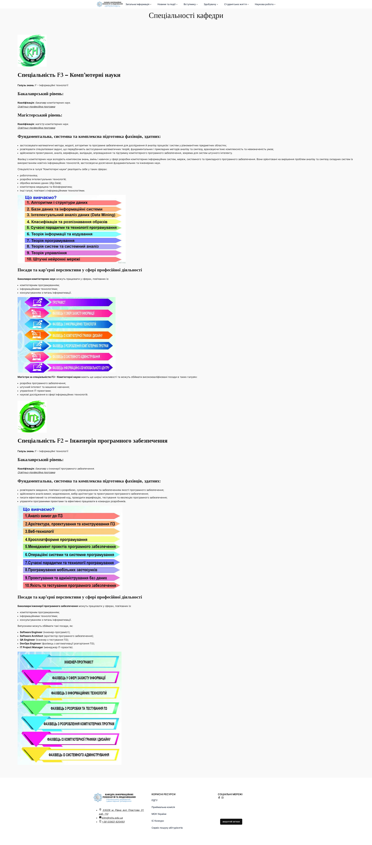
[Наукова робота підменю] (275, 4)
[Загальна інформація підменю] (150, 4)
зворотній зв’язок (231, 821)
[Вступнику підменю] (197, 4)
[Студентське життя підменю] (248, 4)
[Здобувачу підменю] (217, 4)
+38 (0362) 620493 (113, 821)
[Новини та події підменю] (177, 4)
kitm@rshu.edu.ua (112, 817)
